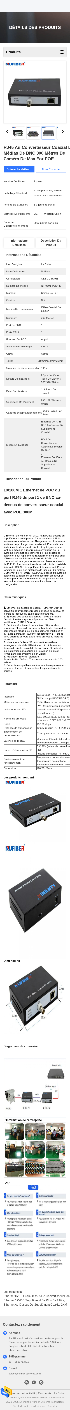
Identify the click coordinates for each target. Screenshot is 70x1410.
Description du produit (51, 242)
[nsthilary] (41, 1383)
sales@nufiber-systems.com (25, 1373)
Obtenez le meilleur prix (21, 169)
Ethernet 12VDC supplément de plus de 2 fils (34, 1300)
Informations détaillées (19, 242)
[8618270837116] (33, 1383)
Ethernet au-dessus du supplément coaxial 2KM (35, 1304)
